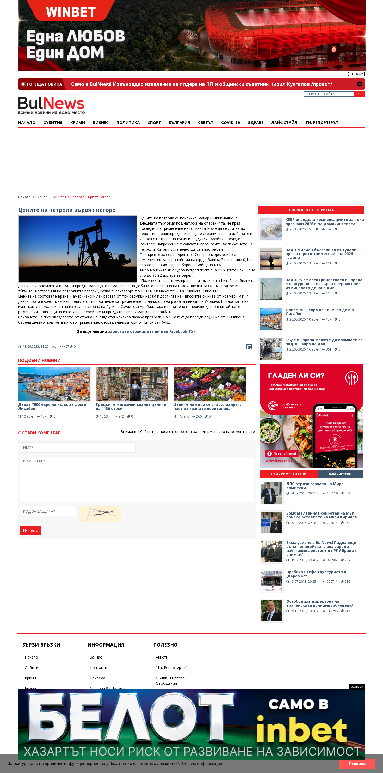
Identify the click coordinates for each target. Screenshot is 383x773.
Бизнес (101, 122)
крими (77, 122)
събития (53, 122)
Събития (32, 667)
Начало (26, 122)
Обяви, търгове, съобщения (171, 680)
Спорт (154, 122)
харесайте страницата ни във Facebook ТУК (152, 331)
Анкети (162, 657)
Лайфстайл (284, 122)
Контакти (98, 667)
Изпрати (30, 530)
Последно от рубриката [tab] (311, 210)
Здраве (255, 122)
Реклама (97, 677)
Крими (30, 677)
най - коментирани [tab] (288, 474)
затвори (357, 687)
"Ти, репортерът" (171, 667)
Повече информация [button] (202, 763)
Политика (128, 122)
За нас (96, 657)
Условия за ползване (109, 688)
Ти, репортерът (321, 122)
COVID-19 (230, 122)
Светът (205, 122)
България (179, 122)
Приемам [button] (357, 764)
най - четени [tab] (340, 474)
